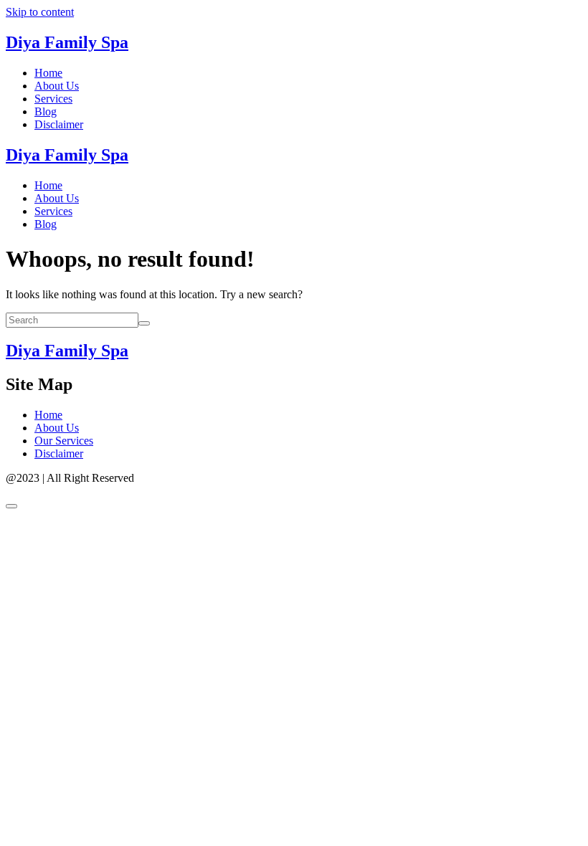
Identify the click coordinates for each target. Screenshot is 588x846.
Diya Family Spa (67, 42)
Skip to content (40, 12)
